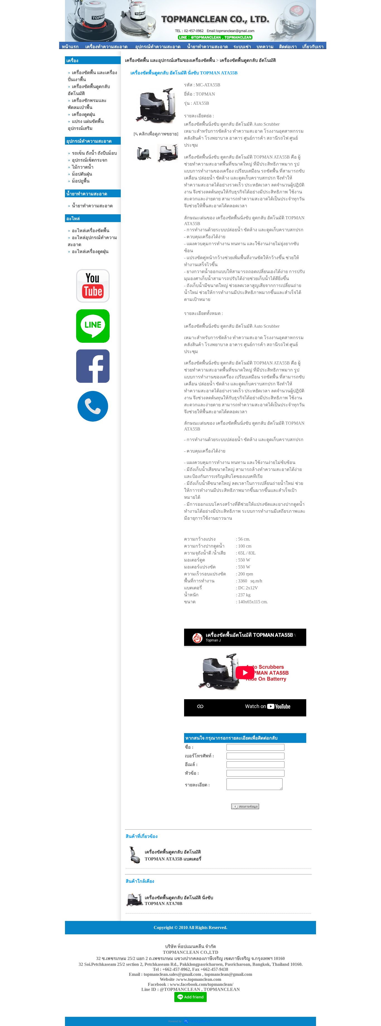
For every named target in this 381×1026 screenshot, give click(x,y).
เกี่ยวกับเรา (313, 46)
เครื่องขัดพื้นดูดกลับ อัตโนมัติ (248, 60)
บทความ (265, 46)
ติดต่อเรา (288, 46)
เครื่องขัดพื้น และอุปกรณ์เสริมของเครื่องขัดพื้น (170, 60)
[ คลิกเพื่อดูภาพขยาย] (156, 134)
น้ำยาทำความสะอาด (207, 46)
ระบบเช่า (242, 46)
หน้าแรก (70, 46)
